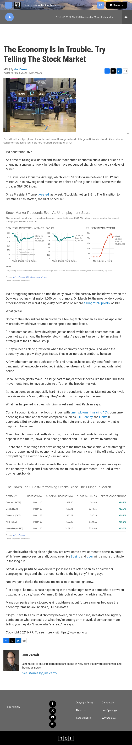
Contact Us (108, 702)
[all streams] (127, 17)
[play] (9, 17)
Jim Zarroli (20, 69)
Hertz (103, 417)
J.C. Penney (85, 417)
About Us (81, 710)
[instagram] (52, 724)
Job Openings (109, 710)
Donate (118, 5)
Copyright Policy (84, 702)
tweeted (43, 194)
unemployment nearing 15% (89, 412)
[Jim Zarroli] (11, 660)
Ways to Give (109, 718)
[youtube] (52, 717)
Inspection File (83, 718)
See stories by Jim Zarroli (40, 673)
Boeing (76, 556)
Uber (90, 556)
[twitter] (52, 710)
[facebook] (52, 704)
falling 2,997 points (97, 303)
